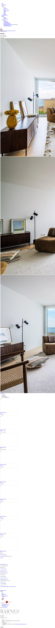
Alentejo (5, 11)
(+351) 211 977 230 (3, 568)
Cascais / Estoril (6, 8)
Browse (2, 591)
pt (2, 598)
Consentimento (4, 623)
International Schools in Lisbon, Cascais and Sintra (11, 24)
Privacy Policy (4, 605)
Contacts (3, 15)
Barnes (3, 16)
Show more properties (3, 554)
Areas (3, 6)
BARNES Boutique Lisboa (4, 564)
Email (3, 621)
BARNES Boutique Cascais (4, 579)
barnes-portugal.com (13, 586)
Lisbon (8, 397)
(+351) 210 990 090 (3, 583)
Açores (5, 13)
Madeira (5, 14)
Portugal (5, 18)
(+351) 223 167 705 (3, 576)
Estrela (6, 397)
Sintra (4, 9)
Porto (4, 12)
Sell (2, 5)
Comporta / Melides (6, 10)
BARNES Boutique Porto (3, 571)
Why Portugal (6, 21)
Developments (4, 594)
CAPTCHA (3, 624)
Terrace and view (2, 393)
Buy (2, 3)
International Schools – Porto (8, 25)
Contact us (1, 557)
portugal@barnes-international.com (5, 586)
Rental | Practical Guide (7, 23)
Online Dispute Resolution (5, 604)
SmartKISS (5, 607)
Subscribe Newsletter (3, 590)
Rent (2, 4)
